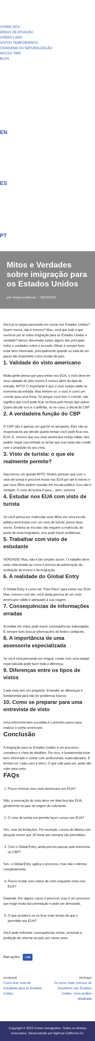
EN (3, 132)
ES (3, 183)
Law (27, 957)
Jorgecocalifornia (24, 297)
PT (3, 235)
